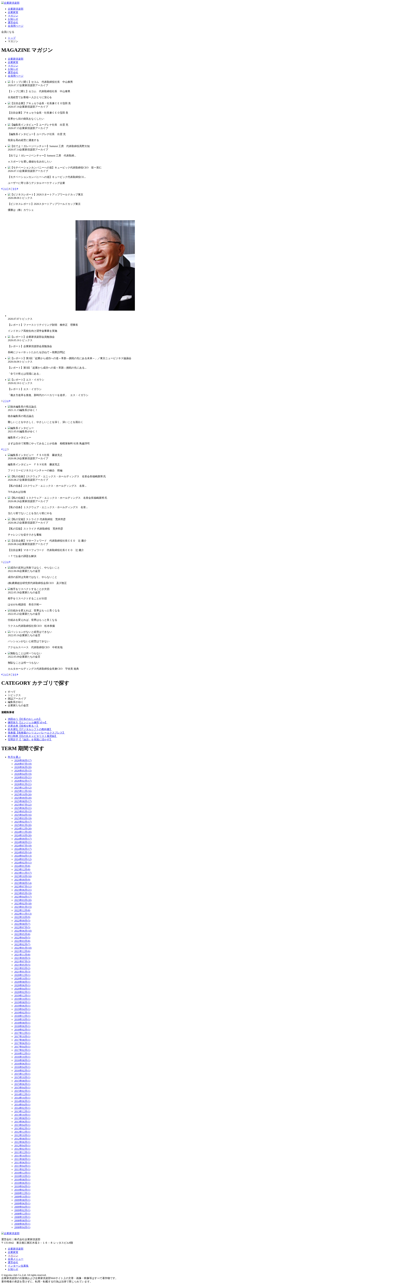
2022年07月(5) (22, 927)
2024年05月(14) (23, 852)
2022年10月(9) (22, 917)
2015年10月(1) (22, 1077)
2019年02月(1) (22, 1012)
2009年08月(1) (22, 1200)
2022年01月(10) (23, 947)
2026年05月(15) (23, 770)
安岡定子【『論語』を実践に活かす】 (30, 739)
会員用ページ (15, 26)
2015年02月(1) (22, 1091)
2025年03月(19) (23, 818)
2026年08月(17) (23, 760)
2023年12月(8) (22, 869)
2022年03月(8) (22, 941)
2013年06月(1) (22, 1121)
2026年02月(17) (23, 780)
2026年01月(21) (23, 784)
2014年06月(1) (22, 1101)
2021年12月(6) (22, 951)
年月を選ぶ (14, 757)
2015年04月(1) (22, 1087)
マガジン (13, 15)
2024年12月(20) (23, 828)
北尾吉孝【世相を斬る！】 (23, 725)
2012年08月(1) (22, 1138)
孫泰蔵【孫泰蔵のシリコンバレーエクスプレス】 (36, 732)
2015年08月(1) (22, 1080)
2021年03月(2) (22, 968)
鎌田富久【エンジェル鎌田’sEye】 (27, 722)
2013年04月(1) (22, 1125)
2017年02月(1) (22, 1050)
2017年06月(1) (22, 1043)
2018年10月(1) (22, 1019)
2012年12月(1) (22, 1132)
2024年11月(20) (23, 832)
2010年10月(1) (22, 1176)
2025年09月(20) (23, 798)
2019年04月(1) (22, 1009)
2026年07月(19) (23, 763)
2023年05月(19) (23, 893)
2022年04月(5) (22, 937)
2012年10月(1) (22, 1135)
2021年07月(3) (22, 961)
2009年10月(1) (22, 1196)
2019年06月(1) (22, 1005)
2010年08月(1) (22, 1179)
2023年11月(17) (23, 873)
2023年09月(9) (22, 879)
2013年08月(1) (22, 1118)
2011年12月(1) (22, 1152)
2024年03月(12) (23, 859)
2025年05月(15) (23, 811)
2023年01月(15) (23, 907)
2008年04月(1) (22, 1227)
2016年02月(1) (22, 1070)
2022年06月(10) (23, 930)
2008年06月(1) (22, 1224)
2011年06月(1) (22, 1162)
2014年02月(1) (22, 1108)
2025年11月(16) (23, 791)
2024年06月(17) (23, 849)
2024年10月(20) (23, 835)
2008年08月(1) (22, 1220)
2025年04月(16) (23, 815)
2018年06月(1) (22, 1026)
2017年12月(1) (22, 1033)
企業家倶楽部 (15, 8)
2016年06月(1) (22, 1063)
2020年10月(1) (22, 978)
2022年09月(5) (22, 920)
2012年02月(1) (22, 1149)
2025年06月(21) (23, 808)
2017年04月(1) (22, 1046)
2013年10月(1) (22, 1114)
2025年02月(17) (23, 821)
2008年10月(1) (22, 1217)
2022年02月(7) (22, 944)
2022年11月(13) (23, 913)
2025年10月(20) (23, 794)
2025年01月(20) (23, 825)
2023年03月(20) (23, 900)
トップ (12, 38)
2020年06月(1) (22, 985)
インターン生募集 (18, 1265)
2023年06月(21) (23, 890)
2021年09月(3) (22, 958)
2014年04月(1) (22, 1104)
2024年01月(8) (22, 866)
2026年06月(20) (23, 767)
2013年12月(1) (22, 1111)
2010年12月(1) (22, 1172)
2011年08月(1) (22, 1159)
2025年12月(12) (23, 787)
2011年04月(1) (22, 1166)
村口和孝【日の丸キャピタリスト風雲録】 (32, 736)
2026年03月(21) (23, 777)
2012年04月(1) (22, 1145)
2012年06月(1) (22, 1142)
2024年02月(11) (23, 862)
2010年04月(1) (22, 1186)
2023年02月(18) (23, 903)
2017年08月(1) (22, 1040)
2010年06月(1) (22, 1183)
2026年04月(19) (23, 774)
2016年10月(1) (22, 1057)
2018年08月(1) (22, 1022)
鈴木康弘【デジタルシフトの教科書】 (30, 729)
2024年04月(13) (23, 855)
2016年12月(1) (22, 1053)
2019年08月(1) (22, 1002)
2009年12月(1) (22, 1193)
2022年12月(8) (22, 910)
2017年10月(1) (22, 1036)
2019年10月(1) (22, 999)
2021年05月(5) (22, 965)
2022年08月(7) (22, 924)
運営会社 (13, 22)
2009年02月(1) (22, 1210)
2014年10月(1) (22, 1097)
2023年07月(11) (23, 886)
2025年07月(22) (23, 804)
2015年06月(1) (22, 1084)
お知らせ (13, 19)
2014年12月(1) (22, 1094)
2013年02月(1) (22, 1128)
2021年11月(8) (22, 954)
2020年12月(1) (22, 975)
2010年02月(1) (22, 1189)
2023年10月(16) (23, 876)
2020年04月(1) (22, 988)
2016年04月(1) (22, 1067)
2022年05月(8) (22, 934)
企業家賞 (13, 12)
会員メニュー (15, 1259)
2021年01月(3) (22, 971)
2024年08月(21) (23, 842)
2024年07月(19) (23, 845)
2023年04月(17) (23, 896)
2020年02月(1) (22, 992)
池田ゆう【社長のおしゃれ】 (25, 719)
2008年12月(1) (22, 1213)
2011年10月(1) (22, 1155)
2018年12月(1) (22, 1016)
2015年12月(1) (22, 1074)
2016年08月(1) (22, 1060)
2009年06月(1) (22, 1203)
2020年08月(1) (22, 982)
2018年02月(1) (22, 1029)
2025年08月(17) (23, 801)
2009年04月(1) (22, 1207)
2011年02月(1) (22, 1169)
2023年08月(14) (23, 883)
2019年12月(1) (22, 995)
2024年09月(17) (23, 838)
